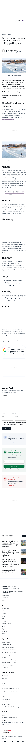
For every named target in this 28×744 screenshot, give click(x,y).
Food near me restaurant (8, 647)
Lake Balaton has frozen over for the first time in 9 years (15, 193)
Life (3, 618)
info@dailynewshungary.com (9, 717)
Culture (4, 621)
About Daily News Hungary (9, 586)
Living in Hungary (6, 642)
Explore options (12, 442)
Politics (4, 611)
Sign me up (14, 466)
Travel (3, 616)
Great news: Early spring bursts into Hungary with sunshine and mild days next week (10, 544)
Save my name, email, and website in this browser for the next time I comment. (15, 423)
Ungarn (4, 629)
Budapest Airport (6, 644)
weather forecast (19, 341)
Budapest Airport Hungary (9, 660)
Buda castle (5, 667)
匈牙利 (3, 634)
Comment (5, 395)
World (3, 626)
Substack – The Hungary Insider (10, 688)
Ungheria (4, 631)
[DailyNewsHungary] (14, 21)
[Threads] (23, 741)
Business (4, 613)
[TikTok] (12, 741)
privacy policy (15, 469)
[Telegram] (18, 741)
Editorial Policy (6, 704)
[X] (10, 741)
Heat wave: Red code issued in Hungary (8, 571)
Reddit (3, 683)
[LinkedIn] (2, 741)
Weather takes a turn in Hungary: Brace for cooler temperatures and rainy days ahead (10, 553)
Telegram (4, 681)
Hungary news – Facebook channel (11, 691)
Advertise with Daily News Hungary (11, 707)
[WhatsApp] (15, 741)
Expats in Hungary (7, 655)
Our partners (5, 595)
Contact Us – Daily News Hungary (11, 588)
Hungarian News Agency (8, 119)
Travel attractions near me (9, 649)
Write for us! (5, 597)
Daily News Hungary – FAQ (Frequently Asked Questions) (12, 591)
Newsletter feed (6, 675)
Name (4, 416)
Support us (11, 485)
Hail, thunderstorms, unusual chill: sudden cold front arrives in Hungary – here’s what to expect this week (10, 562)
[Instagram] (7, 741)
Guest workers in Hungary (9, 652)
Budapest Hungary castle (8, 665)
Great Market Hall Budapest (9, 662)
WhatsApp (4, 678)
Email (17, 416)
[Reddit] (20, 741)
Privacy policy (5, 701)
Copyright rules (6, 699)
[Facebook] (5, 741)
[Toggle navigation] (2, 21)
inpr (13, 341)
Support (4, 600)
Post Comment (6, 428)
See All (24, 535)
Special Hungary (6, 623)
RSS (3, 686)
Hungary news (5, 608)
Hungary (8, 341)
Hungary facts (5, 657)
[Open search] (19, 21)
